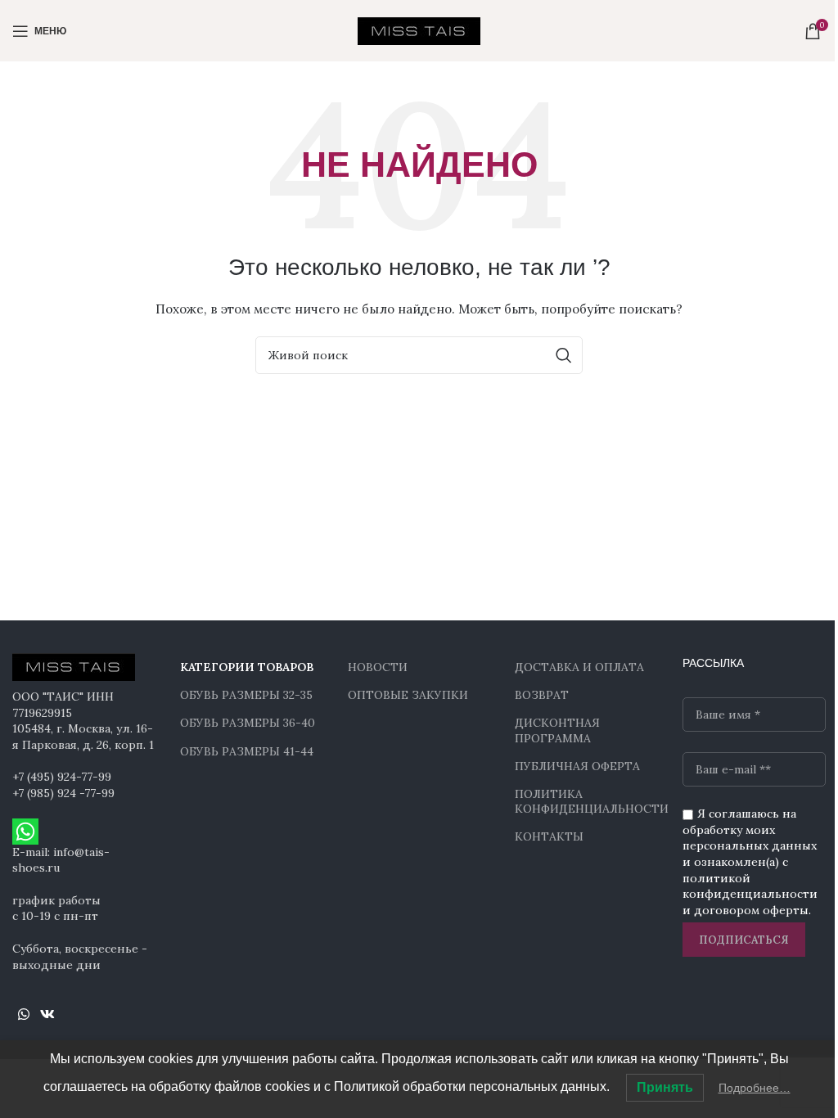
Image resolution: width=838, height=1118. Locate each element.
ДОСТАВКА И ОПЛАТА (579, 667)
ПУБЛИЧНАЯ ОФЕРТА (577, 766)
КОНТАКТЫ (549, 836)
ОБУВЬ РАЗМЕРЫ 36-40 (247, 722)
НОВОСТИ (378, 667)
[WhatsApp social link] (23, 1014)
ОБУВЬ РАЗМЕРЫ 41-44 (246, 751)
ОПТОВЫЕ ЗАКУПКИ (408, 694)
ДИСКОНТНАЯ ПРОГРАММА (557, 730)
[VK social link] (47, 1014)
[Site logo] (419, 29)
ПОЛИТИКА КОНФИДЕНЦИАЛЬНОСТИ (586, 801)
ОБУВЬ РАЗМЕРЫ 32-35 (246, 694)
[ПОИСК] (564, 355)
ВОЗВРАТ (542, 694)
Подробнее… (755, 1087)
